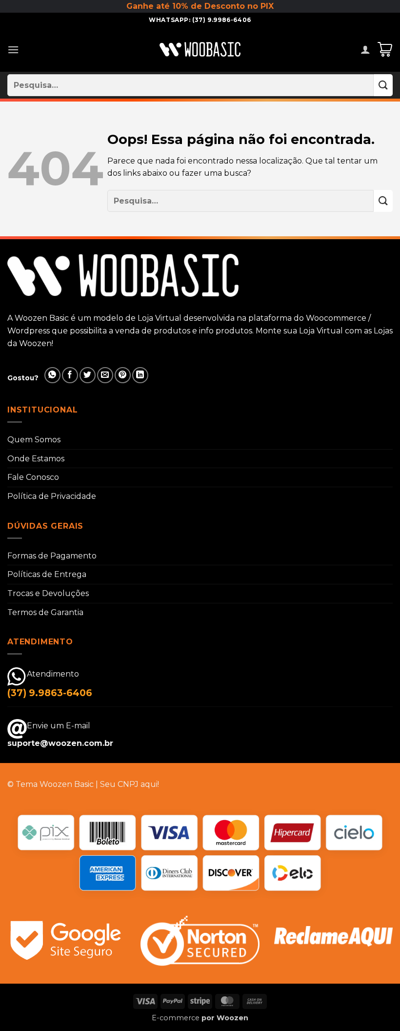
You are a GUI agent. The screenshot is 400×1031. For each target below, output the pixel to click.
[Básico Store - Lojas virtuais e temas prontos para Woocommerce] (200, 49)
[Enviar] (383, 85)
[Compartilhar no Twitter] (88, 375)
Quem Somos (33, 439)
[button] (13, 50)
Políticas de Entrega (46, 574)
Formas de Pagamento (52, 555)
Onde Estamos (35, 458)
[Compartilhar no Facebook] (70, 375)
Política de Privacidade (51, 496)
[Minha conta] (365, 49)
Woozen (232, 1017)
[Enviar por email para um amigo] (105, 375)
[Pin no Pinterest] (123, 375)
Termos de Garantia (45, 612)
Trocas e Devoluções (48, 593)
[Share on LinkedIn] (140, 375)
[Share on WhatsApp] (52, 375)
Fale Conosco (33, 477)
